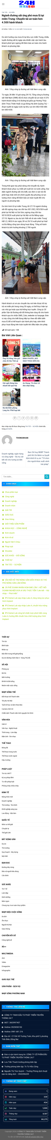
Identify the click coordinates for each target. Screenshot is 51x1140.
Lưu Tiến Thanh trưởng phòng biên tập (20, 1062)
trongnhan (27, 29)
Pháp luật (9, 546)
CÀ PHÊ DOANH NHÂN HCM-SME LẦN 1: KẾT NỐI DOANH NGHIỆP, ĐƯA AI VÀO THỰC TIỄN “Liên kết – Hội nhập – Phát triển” (25, 590)
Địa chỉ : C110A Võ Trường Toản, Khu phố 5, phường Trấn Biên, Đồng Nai (25, 1037)
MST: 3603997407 (12, 1022)
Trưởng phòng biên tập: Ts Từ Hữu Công (21, 1066)
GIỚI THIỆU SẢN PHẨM (14, 524)
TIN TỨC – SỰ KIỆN (8, 12)
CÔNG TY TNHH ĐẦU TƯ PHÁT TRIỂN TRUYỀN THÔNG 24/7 (23, 1016)
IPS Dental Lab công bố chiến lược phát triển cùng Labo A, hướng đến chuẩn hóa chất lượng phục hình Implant (24, 616)
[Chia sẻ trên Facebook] (19, 418)
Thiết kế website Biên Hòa (34, 1137)
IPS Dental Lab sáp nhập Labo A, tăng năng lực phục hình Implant (25, 599)
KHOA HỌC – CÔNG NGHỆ (16, 528)
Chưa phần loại (11, 492)
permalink (9, 429)
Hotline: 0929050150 (13, 1027)
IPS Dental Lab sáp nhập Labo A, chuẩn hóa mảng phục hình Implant (24, 607)
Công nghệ (9, 496)
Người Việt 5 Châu (12, 542)
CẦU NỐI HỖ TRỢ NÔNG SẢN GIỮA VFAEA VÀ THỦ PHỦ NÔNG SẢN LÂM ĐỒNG (24, 581)
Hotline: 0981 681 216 (13, 1032)
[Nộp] (46, 476)
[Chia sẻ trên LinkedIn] (36, 418)
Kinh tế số (9, 537)
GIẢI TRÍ (8, 510)
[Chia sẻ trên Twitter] (23, 418)
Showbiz (8, 551)
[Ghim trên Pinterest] (32, 418)
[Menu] (3, 4)
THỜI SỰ (8, 560)
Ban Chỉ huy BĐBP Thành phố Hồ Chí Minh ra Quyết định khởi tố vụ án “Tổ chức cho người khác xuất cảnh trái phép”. (37, 458)
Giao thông (9, 519)
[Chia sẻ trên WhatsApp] (15, 418)
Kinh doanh (10, 533)
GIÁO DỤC (9, 515)
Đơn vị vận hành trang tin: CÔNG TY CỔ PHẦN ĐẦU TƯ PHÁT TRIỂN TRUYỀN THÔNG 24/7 (24, 1056)
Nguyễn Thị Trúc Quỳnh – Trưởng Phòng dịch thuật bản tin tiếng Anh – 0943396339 (24, 1072)
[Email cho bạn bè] (28, 418)
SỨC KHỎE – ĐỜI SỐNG (15, 555)
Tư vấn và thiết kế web (16, 1137)
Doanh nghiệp (11, 501)
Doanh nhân (10, 506)
